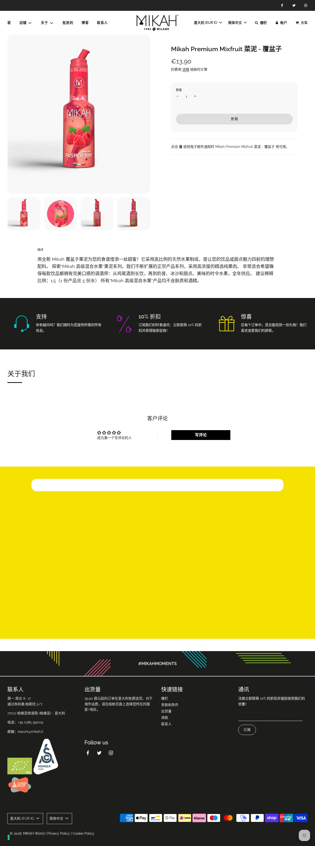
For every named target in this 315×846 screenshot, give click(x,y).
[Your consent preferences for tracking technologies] (8, 837)
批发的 (68, 23)
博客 (85, 23)
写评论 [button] (201, 435)
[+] (195, 96)
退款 (164, 718)
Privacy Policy (58, 833)
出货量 (166, 711)
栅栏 (164, 698)
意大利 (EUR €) (206, 23)
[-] (177, 96)
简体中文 (235, 23)
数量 (179, 90)
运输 (185, 69)
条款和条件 (169, 705)
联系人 (102, 23)
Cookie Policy (83, 833)
